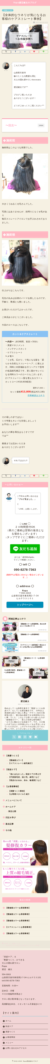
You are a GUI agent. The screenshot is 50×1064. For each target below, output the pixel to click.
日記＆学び (11, 817)
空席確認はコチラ (36, 395)
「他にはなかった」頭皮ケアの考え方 (24, 774)
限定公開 (12, 811)
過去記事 (10, 824)
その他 (9, 830)
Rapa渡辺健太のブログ (25, 2)
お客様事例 (10, 1037)
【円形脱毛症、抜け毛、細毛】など (23, 777)
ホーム (8, 1021)
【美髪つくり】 (7, 10)
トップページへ (25, 605)
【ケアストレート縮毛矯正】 (20, 763)
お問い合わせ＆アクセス (16, 1048)
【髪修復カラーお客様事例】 (18, 908)
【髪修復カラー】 (16, 760)
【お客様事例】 (13, 786)
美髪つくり (10, 1032)
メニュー (9, 1043)
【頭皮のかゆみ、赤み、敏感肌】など (24, 780)
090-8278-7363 (25, 569)
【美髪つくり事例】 (17, 791)
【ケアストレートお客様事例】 (19, 927)
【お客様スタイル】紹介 (19, 794)
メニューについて (14, 800)
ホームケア (11, 807)
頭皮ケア (9, 1026)
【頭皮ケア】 (12, 769)
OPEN (41, 125)
